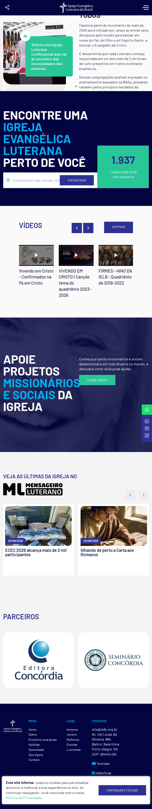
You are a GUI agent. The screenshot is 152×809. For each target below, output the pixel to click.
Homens (72, 729)
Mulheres (72, 739)
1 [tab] (76, 86)
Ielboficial (103, 773)
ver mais (118, 227)
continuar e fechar (122, 790)
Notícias (34, 744)
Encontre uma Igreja (42, 739)
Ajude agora (97, 380)
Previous (77, 228)
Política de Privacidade (24, 797)
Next (88, 228)
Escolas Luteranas (73, 747)
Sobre (32, 734)
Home (32, 729)
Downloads (36, 749)
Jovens (71, 734)
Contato (34, 759)
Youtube (103, 763)
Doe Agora (35, 755)
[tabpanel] (76, 53)
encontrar (77, 180)
